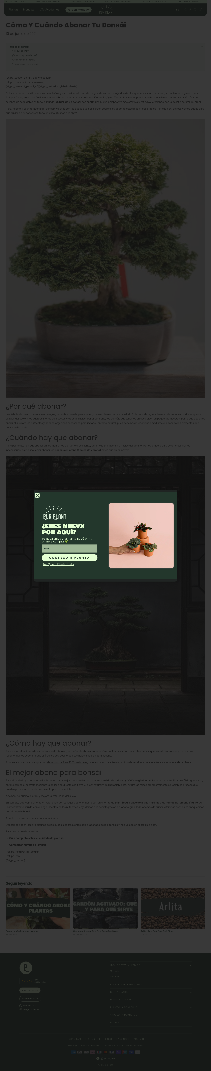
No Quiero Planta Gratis (58, 564)
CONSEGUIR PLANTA (69, 557)
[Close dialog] (37, 495)
